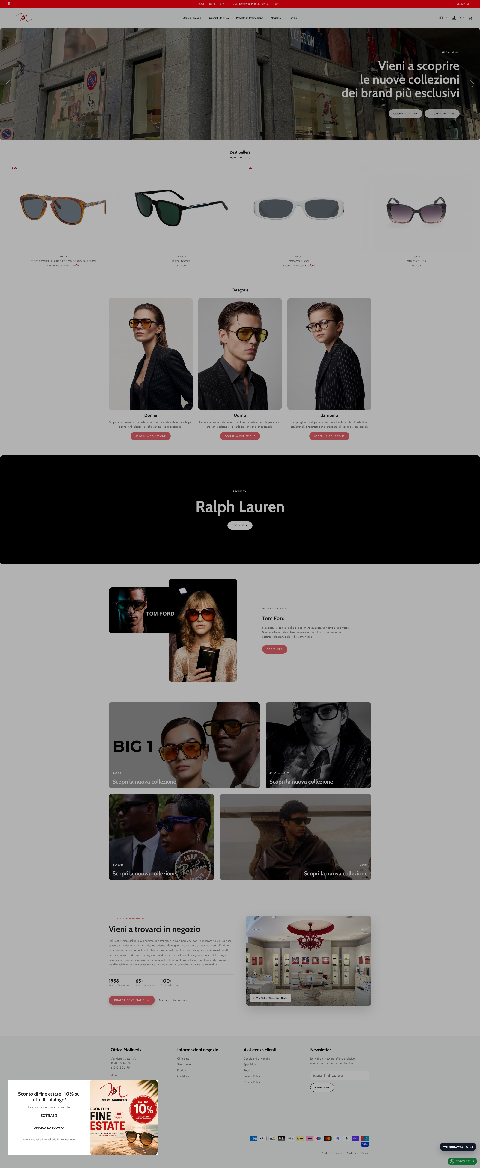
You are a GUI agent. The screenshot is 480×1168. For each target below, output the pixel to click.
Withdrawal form (458, 1147)
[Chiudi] (153, 1084)
